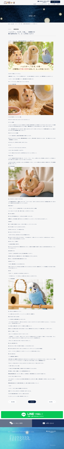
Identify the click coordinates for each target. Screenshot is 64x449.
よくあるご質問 (17, 423)
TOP (9, 23)
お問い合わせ (56, 1)
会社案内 (34, 4)
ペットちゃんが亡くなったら (42, 4)
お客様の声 (58, 4)
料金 (49, 4)
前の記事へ (13, 401)
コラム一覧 (12, 23)
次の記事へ (51, 401)
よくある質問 (53, 4)
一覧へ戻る (32, 401)
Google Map (32, 431)
